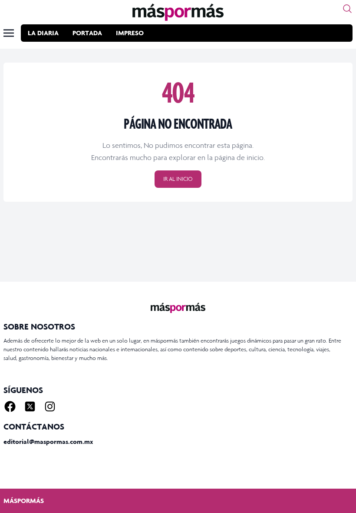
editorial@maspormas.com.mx (48, 441)
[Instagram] (49, 406)
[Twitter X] (29, 406)
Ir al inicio (178, 179)
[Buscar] (347, 8)
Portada (87, 33)
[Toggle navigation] (8, 33)
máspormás (23, 500)
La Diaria (43, 33)
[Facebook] (9, 406)
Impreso (130, 33)
